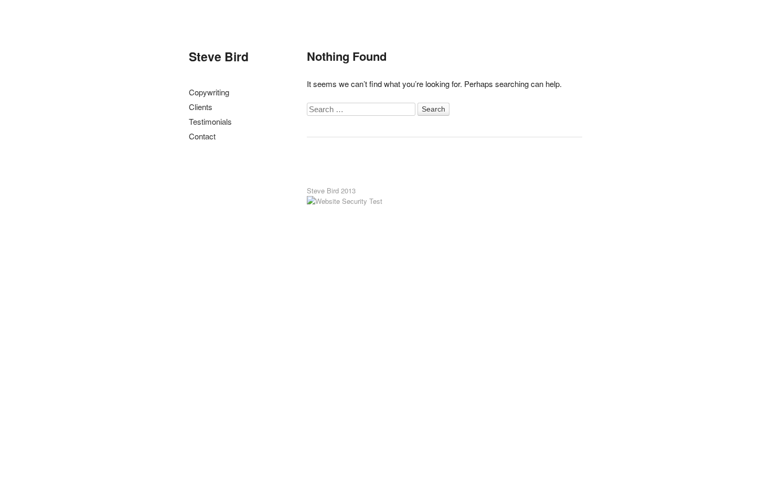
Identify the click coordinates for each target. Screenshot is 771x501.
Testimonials (210, 121)
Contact (202, 135)
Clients (200, 106)
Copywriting (209, 91)
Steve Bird (219, 56)
